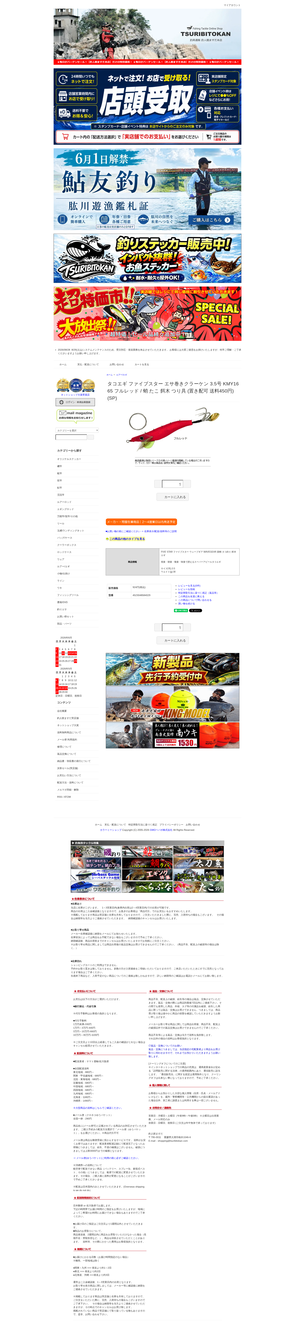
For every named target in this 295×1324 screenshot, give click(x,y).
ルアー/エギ (121, 375)
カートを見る (142, 364)
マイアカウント (232, 5)
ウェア (60, 559)
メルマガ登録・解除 (68, 789)
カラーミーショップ (111, 830)
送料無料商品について (69, 732)
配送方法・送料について (70, 782)
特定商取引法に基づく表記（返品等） (198, 592)
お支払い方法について (69, 775)
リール (60, 523)
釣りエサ (62, 609)
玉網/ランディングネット (70, 530)
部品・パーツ (64, 623)
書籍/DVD (62, 602)
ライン (60, 580)
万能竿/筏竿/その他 (67, 516)
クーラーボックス (66, 545)
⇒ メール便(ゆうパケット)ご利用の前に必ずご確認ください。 (106, 1158)
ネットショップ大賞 (68, 725)
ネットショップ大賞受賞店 (75, 394)
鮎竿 (59, 487)
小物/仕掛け (63, 573)
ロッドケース (64, 552)
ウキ (59, 587)
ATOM (67, 796)
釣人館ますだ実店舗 (68, 718)
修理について (64, 746)
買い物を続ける (186, 603)
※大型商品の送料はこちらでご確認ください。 (98, 1108)
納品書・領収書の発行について (74, 761)
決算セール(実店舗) (67, 768)
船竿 (59, 473)
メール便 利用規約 (67, 739)
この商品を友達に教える (191, 596)
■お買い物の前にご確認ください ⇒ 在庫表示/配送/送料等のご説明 (141, 531)
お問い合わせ (117, 364)
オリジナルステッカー (69, 459)
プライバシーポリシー (171, 824)
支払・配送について (88, 364)
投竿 (59, 480)
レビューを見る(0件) (189, 585)
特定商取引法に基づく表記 (142, 824)
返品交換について (66, 754)
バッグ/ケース (64, 537)
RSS (59, 796)
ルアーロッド (64, 502)
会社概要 (62, 711)
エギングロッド (65, 509)
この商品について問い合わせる (195, 600)
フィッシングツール (68, 595)
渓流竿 (60, 494)
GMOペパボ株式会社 (161, 830)
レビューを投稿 (186, 589)
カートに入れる (175, 496)
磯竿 (59, 466)
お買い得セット (65, 616)
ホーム (63, 364)
